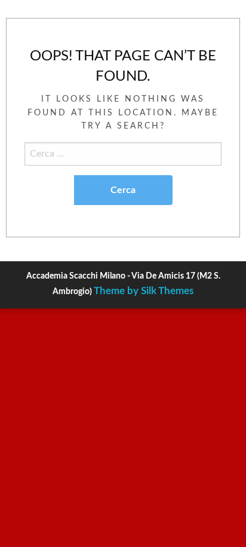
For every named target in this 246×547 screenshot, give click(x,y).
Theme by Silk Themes (143, 291)
